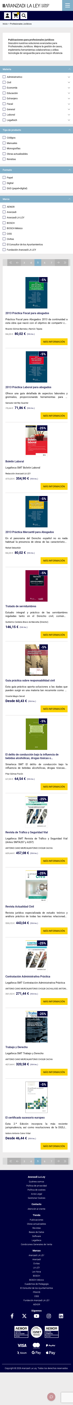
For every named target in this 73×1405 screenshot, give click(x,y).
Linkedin (61, 1316)
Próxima (58, 262)
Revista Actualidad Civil (19, 906)
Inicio (5, 24)
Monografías (13, 148)
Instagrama (48, 1316)
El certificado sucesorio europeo (25, 1117)
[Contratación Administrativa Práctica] (36, 956)
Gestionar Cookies (36, 1198)
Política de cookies (36, 1189)
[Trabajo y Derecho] (36, 1027)
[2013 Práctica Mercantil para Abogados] (36, 512)
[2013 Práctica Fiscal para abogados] (36, 293)
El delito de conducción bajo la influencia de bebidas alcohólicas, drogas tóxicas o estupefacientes (32, 756)
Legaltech (12, 120)
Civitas (10, 239)
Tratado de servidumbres (20, 606)
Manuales (12, 143)
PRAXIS (36, 1292)
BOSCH (11, 223)
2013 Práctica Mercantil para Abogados (29, 532)
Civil (9, 82)
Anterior (17, 262)
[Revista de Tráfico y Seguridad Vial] (36, 812)
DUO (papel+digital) (17, 188)
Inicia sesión (7, 15)
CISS (9, 233)
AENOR (11, 206)
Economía (12, 87)
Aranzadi (11, 212)
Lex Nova (36, 1271)
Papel (10, 177)
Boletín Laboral (14, 461)
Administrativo (14, 77)
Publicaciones (36, 1220)
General (11, 109)
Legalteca (36, 1240)
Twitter (24, 1316)
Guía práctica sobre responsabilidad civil (30, 680)
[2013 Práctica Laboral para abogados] (37, 367)
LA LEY (36, 1267)
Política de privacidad (36, 1185)
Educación (12, 93)
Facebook (12, 1316)
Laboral (11, 114)
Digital (10, 183)
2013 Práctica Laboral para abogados (28, 387)
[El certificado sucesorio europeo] (36, 1097)
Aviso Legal (36, 1194)
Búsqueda (23, 15)
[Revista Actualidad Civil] (36, 886)
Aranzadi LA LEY (15, 217)
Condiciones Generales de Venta (36, 1244)
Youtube (36, 1316)
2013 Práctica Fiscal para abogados (27, 313)
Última (65, 262)
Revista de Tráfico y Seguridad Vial (26, 832)
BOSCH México (15, 228)
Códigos (11, 137)
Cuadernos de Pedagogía (37, 1284)
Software (36, 1236)
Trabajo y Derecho (16, 1047)
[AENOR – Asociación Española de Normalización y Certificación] (36, 1337)
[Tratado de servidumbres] (36, 586)
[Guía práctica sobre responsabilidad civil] (36, 660)
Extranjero (12, 98)
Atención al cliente (36, 1209)
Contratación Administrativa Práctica (27, 976)
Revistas (11, 159)
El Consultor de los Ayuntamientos (25, 244)
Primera (10, 262)
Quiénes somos (36, 1181)
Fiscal (10, 104)
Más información (54, 341)
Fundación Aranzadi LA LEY (21, 249)
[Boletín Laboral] (36, 441)
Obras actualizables (17, 154)
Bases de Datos (36, 1232)
